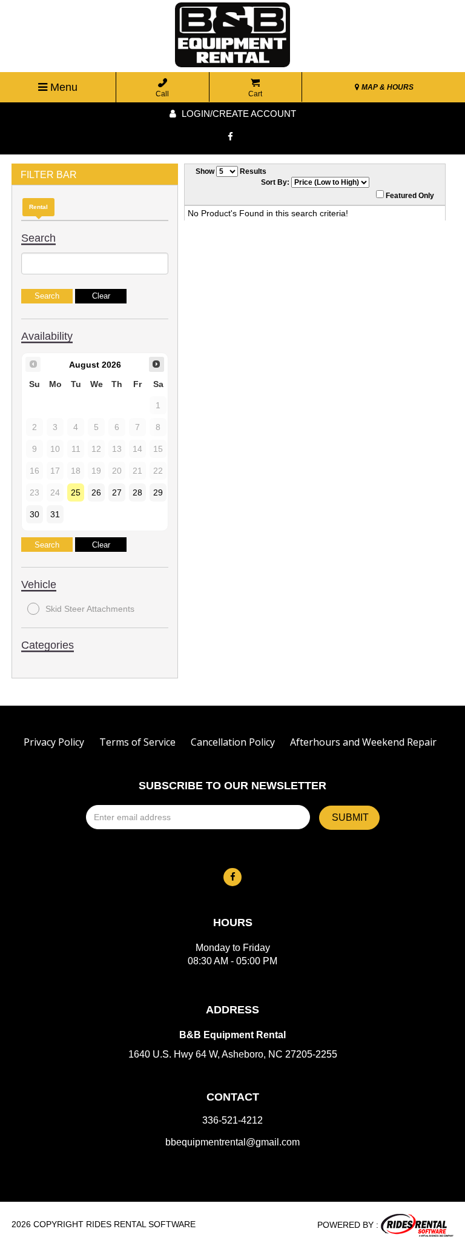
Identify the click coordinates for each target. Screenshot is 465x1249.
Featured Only (409, 195)
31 (55, 514)
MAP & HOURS (387, 87)
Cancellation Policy (233, 742)
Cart (255, 94)
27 (117, 492)
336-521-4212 (232, 1120)
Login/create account (237, 113)
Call (162, 94)
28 (137, 492)
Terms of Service (137, 742)
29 (158, 492)
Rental (38, 207)
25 (76, 492)
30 (34, 514)
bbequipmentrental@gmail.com (232, 1142)
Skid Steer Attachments (89, 609)
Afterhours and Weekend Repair (363, 742)
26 (96, 492)
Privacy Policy (54, 742)
